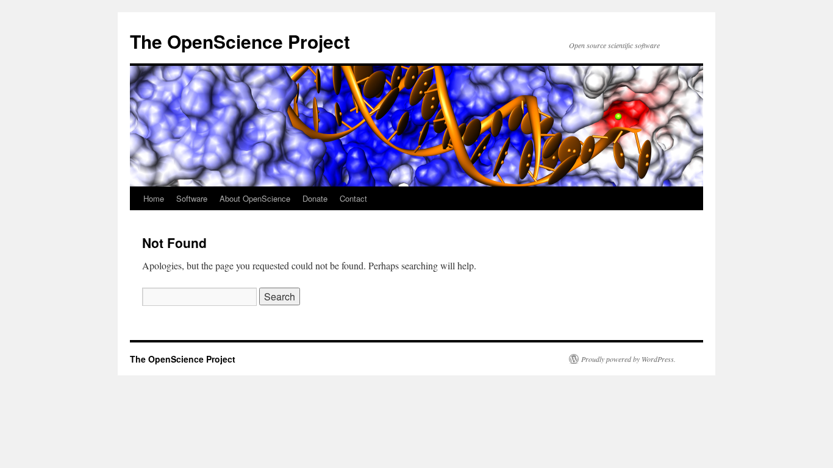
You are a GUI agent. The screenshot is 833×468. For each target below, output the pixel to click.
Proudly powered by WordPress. (628, 359)
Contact (353, 198)
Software (191, 198)
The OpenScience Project (240, 41)
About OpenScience (255, 198)
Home (153, 198)
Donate (314, 198)
